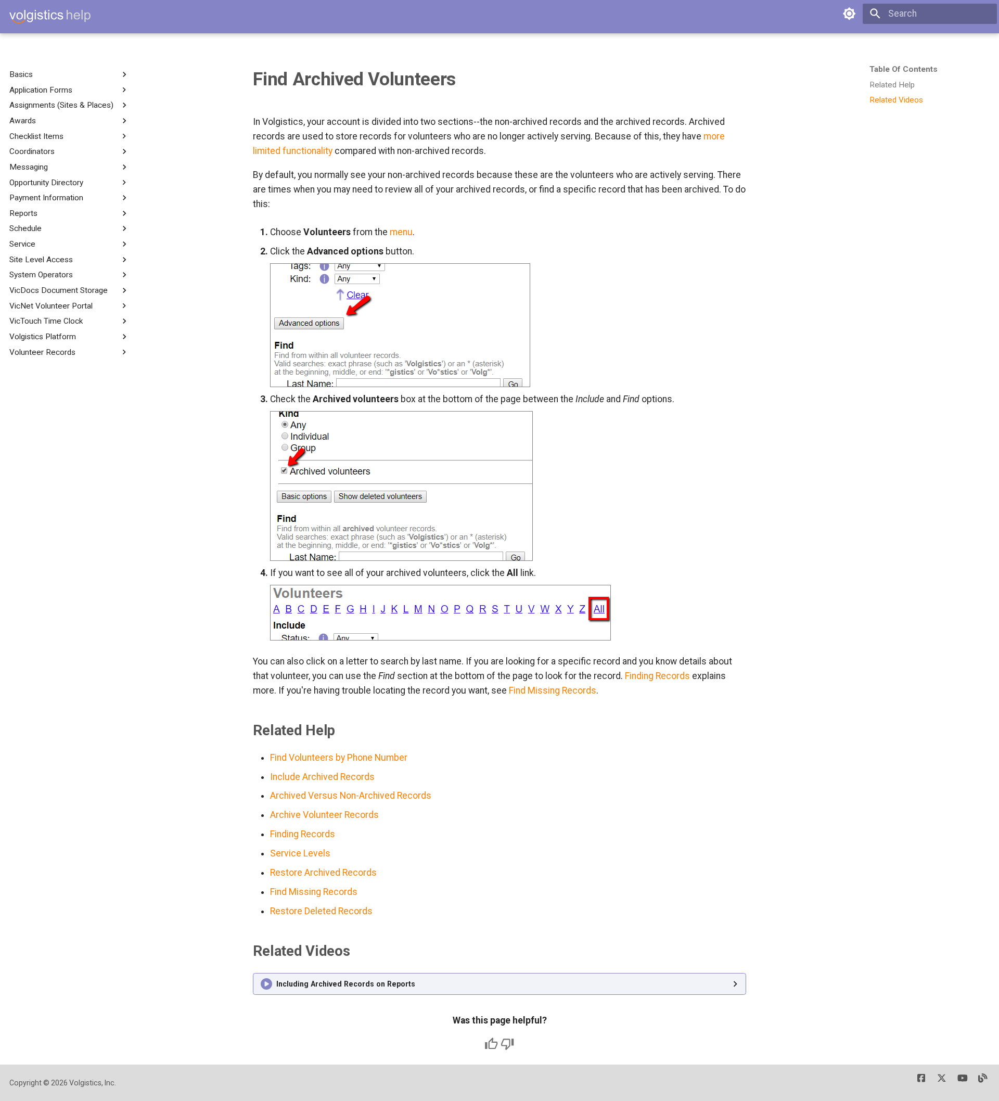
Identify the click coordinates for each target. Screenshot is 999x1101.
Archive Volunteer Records (324, 815)
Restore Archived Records (323, 872)
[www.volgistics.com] (983, 1082)
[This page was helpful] (491, 1044)
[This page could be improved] (507, 1044)
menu (401, 232)
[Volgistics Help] (50, 16)
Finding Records (657, 676)
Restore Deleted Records (321, 911)
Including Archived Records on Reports (345, 984)
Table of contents (903, 69)
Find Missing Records (552, 690)
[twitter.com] (941, 1082)
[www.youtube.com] (962, 1082)
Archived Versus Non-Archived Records (350, 795)
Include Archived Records (322, 777)
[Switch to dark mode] (849, 13)
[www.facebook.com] (921, 1082)
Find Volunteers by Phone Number (338, 757)
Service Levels (300, 853)
